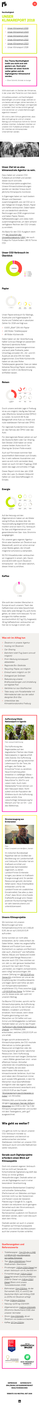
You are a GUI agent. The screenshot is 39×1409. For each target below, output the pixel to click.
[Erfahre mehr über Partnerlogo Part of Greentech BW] (27, 1346)
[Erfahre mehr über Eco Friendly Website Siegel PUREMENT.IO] (27, 1360)
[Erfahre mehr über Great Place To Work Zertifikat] (12, 1346)
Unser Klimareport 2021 (17, 36)
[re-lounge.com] (4, 4)
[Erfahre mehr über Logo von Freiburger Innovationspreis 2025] (12, 1360)
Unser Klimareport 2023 (18, 44)
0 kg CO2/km (21, 1289)
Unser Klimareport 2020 (18, 32)
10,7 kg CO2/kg (17, 1323)
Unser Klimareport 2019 (17, 28)
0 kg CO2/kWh (17, 1316)
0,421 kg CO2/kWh (27, 1307)
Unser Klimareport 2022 (17, 40)
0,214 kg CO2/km (17, 1301)
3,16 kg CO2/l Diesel (25, 1268)
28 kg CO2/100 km (17, 1261)
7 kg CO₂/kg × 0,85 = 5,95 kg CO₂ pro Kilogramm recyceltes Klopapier (20, 1255)
